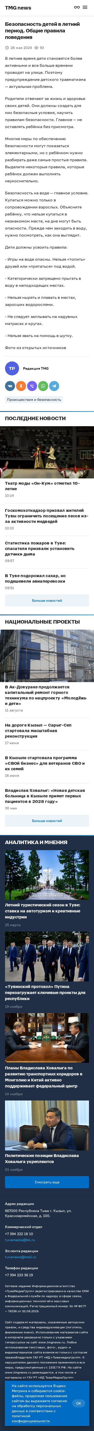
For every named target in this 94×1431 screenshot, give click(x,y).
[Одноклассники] (21, 386)
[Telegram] (54, 386)
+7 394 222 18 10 (19, 1234)
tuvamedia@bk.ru (20, 1240)
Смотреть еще (47, 1182)
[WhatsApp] (43, 386)
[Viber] (32, 386)
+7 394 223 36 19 (19, 1275)
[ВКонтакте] (10, 386)
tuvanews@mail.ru (20, 1257)
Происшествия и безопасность (34, 399)
